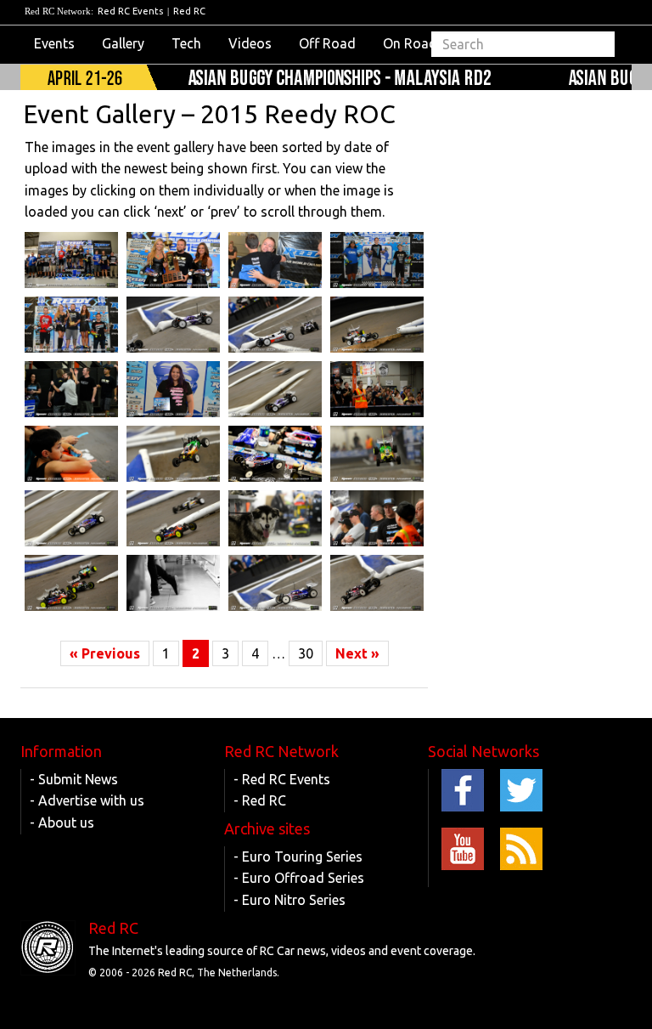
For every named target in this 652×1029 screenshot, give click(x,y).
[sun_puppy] (275, 518)
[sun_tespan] (275, 389)
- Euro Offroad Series (298, 877)
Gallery (123, 43)
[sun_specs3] (377, 389)
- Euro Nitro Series (289, 899)
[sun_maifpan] (71, 518)
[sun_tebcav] (377, 325)
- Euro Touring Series (298, 856)
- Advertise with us (87, 800)
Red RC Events (130, 11)
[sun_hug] (275, 260)
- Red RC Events (281, 779)
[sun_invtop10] (71, 260)
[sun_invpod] (71, 325)
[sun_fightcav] (71, 583)
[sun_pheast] (173, 518)
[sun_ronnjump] (173, 454)
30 (305, 653)
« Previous (105, 653)
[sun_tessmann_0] (173, 325)
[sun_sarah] (173, 389)
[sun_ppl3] (377, 518)
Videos (250, 43)
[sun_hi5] (71, 389)
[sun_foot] (173, 583)
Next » (357, 653)
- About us (62, 822)
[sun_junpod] (377, 260)
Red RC (189, 11)
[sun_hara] (377, 583)
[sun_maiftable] (275, 454)
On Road (410, 43)
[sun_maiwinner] (173, 260)
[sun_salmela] (377, 454)
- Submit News (74, 779)
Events (54, 43)
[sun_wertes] (275, 325)
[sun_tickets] (71, 454)
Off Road (327, 43)
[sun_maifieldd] (275, 583)
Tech (186, 43)
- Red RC (259, 800)
